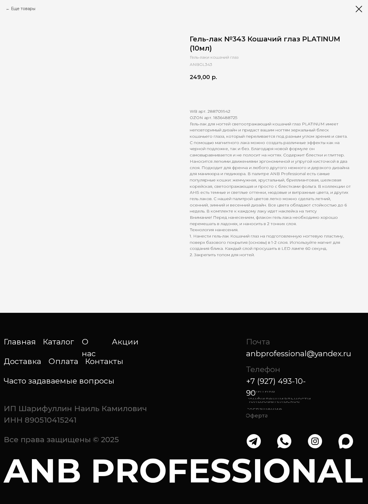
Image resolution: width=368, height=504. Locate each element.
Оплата (63, 361)
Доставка (22, 361)
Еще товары (23, 8)
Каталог (58, 341)
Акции (125, 341)
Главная (20, 341)
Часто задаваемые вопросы (59, 381)
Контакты (104, 361)
